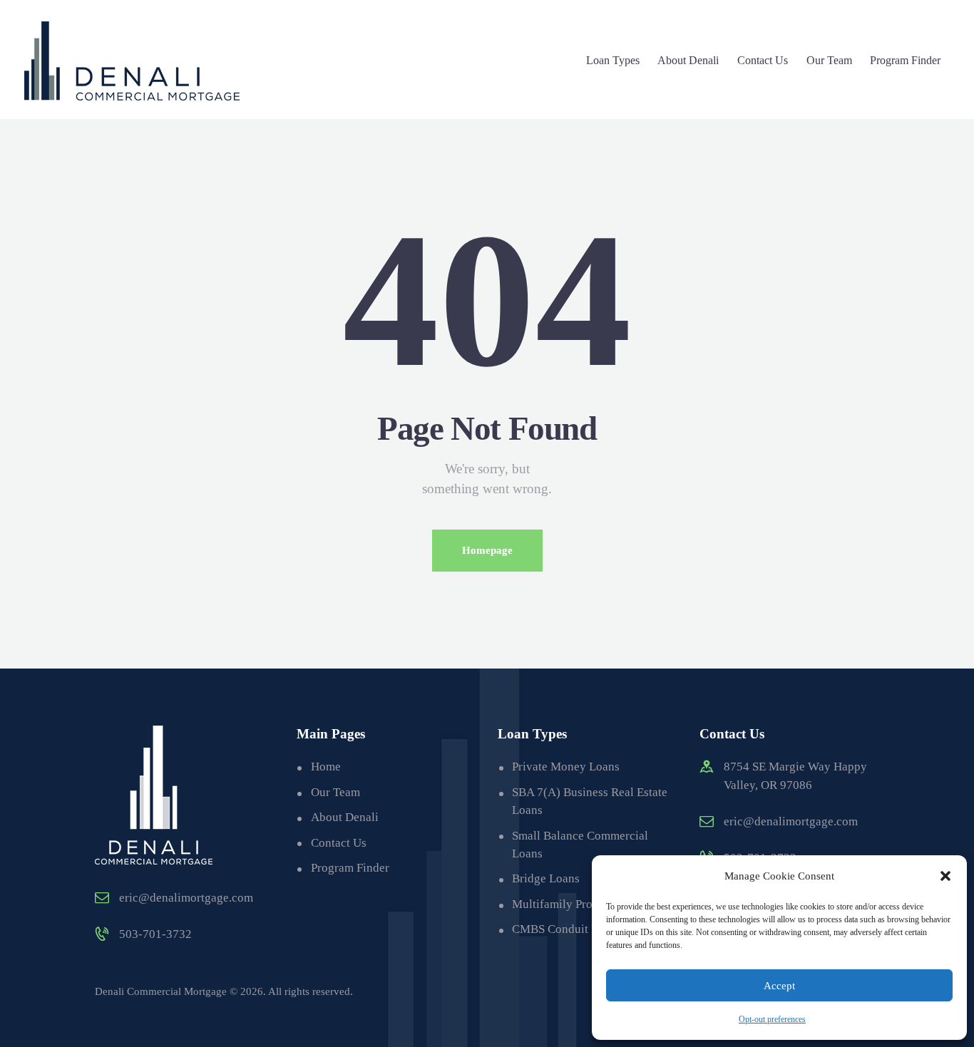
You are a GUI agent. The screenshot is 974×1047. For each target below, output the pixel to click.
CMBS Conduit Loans (567, 929)
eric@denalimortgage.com (186, 897)
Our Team (335, 792)
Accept (779, 985)
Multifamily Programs (567, 904)
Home (326, 766)
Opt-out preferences (772, 1019)
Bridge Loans (546, 878)
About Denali (345, 817)
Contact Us (338, 843)
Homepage (487, 550)
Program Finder (350, 868)
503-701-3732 (155, 934)
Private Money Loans (566, 766)
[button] (945, 876)
